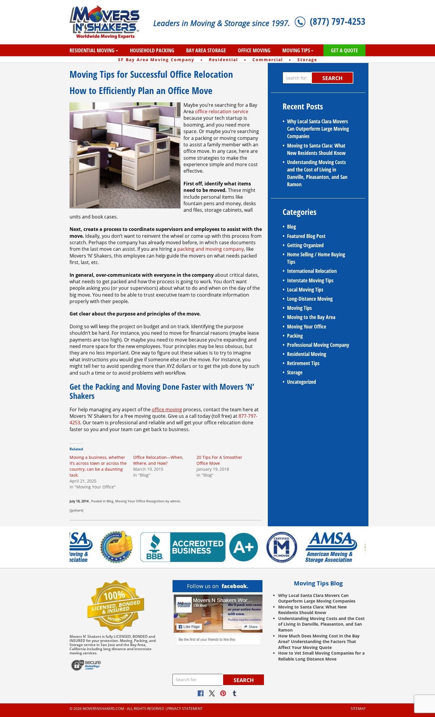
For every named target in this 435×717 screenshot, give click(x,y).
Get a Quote (344, 50)
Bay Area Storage (206, 50)
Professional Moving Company (318, 344)
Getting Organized (305, 245)
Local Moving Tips (305, 289)
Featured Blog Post (306, 235)
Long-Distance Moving (310, 298)
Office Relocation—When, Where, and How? (158, 460)
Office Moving (254, 50)
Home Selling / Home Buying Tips (316, 258)
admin (175, 501)
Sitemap (358, 708)
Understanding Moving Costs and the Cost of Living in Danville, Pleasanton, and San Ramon (317, 173)
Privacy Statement (185, 708)
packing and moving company (210, 249)
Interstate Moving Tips (310, 280)
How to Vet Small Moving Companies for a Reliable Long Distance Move (321, 656)
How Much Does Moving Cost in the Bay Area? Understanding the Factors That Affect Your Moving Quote (319, 641)
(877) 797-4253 (337, 21)
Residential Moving (92, 50)
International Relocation (312, 270)
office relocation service (221, 111)
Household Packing (152, 50)
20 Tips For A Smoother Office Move (219, 460)
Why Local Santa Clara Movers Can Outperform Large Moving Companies (318, 129)
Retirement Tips (303, 363)
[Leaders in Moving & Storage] (107, 22)
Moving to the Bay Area (311, 317)
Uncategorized (301, 381)
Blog (110, 501)
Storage (294, 372)
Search (332, 78)
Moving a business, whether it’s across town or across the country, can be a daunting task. (98, 466)
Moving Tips (296, 50)
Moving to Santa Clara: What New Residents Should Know (316, 149)
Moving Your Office (130, 501)
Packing (295, 335)
